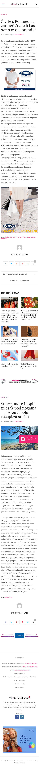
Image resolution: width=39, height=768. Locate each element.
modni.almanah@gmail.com (21, 670)
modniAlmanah (18, 35)
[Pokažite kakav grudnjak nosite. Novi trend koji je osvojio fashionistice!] (9, 331)
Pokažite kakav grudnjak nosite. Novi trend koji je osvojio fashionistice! (9, 341)
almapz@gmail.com (31, 663)
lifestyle (8, 597)
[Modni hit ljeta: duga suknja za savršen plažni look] (29, 355)
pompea (18, 237)
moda (13, 237)
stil (23, 237)
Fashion (4, 15)
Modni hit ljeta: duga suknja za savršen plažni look (29, 366)
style (27, 237)
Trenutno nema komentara (17, 274)
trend (32, 237)
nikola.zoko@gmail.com (30, 666)
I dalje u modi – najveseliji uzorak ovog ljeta (9, 365)
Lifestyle (4, 397)
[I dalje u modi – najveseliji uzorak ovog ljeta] (9, 355)
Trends (3, 239)
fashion (8, 237)
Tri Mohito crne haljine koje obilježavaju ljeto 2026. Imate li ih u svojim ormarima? (29, 342)
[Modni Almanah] (19, 4)
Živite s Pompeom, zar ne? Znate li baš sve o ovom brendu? (18, 25)
